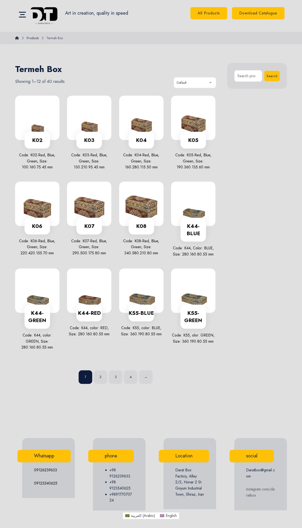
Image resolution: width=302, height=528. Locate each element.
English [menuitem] (171, 515)
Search (272, 76)
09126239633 (45, 470)
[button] (22, 14)
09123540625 (45, 483)
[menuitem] (140, 515)
